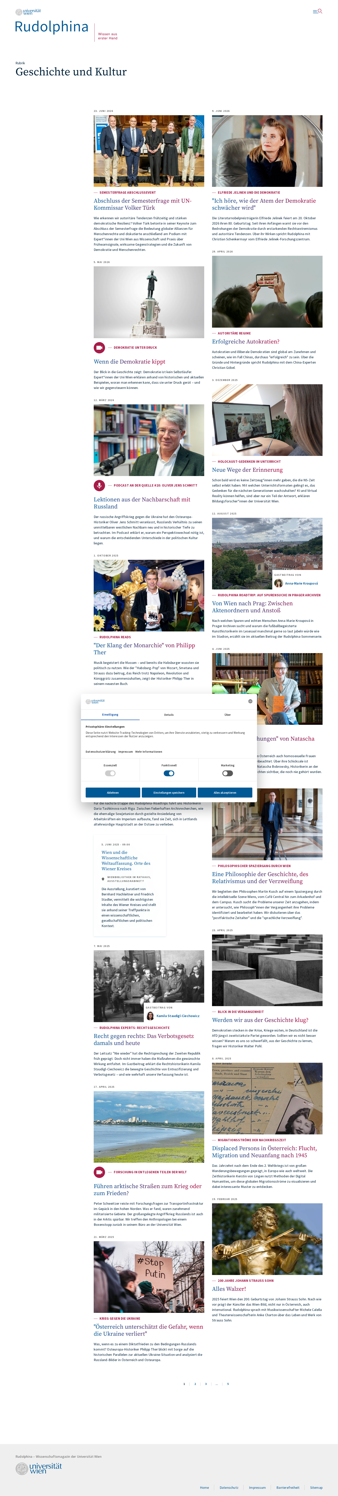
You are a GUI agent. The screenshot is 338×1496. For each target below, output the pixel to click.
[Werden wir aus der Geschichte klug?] (267, 970)
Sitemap (316, 1487)
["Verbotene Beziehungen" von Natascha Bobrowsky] (267, 689)
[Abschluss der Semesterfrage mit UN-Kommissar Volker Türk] (149, 151)
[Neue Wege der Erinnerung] (267, 420)
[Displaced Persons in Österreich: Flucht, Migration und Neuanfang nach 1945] (267, 1098)
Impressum (257, 1487)
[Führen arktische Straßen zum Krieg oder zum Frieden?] (149, 1127)
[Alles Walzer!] (267, 1239)
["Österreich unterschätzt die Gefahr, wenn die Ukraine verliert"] (149, 1277)
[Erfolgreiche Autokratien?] (267, 291)
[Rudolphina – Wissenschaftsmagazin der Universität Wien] (66, 25)
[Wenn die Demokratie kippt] (149, 302)
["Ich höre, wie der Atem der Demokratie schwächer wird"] (267, 151)
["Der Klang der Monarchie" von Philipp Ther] (149, 595)
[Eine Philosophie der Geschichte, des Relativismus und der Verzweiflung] (267, 824)
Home (204, 1487)
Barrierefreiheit (287, 1487)
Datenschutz (229, 1487)
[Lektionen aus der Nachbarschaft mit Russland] (149, 440)
